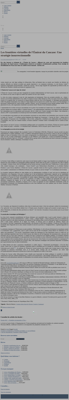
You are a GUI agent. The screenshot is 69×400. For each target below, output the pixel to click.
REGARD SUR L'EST (7, 22)
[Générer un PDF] (34, 313)
